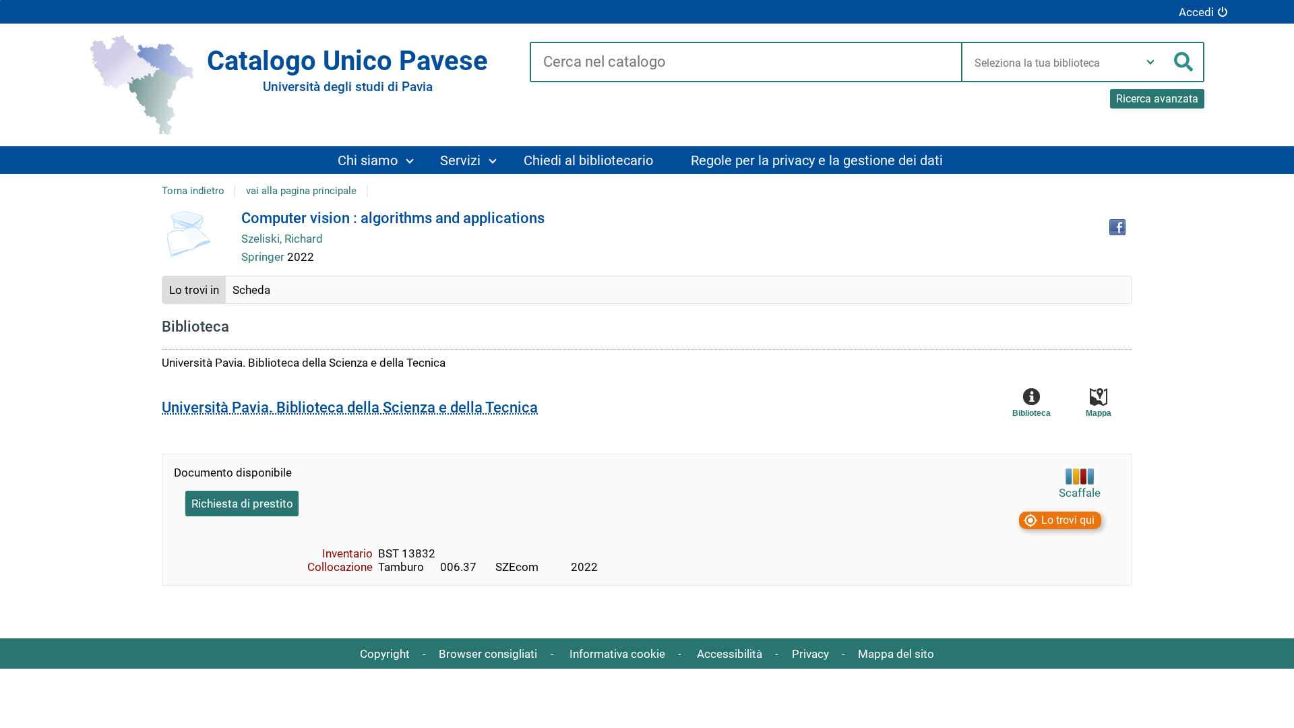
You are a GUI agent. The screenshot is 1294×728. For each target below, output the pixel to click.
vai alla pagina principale (301, 191)
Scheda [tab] (251, 290)
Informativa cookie (617, 654)
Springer (264, 257)
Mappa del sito (896, 654)
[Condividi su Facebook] (1117, 227)
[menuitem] (375, 160)
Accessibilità (729, 654)
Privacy (810, 654)
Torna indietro (193, 191)
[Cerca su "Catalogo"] (746, 62)
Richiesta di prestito (242, 503)
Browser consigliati (488, 654)
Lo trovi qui (1068, 520)
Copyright (385, 654)
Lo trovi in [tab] (194, 290)
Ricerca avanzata (1157, 98)
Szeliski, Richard (282, 238)
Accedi (1196, 12)
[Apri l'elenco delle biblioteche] (1150, 62)
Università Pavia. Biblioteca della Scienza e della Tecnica (350, 407)
